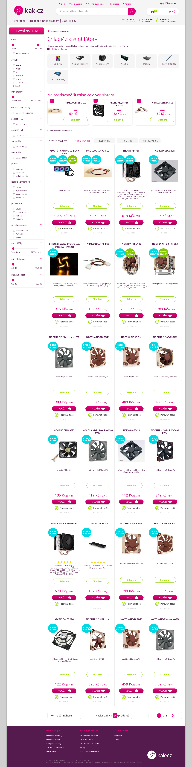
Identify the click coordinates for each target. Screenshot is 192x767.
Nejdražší (127, 140)
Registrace (114, 4)
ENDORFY (19, 83)
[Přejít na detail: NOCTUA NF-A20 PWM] (98, 368)
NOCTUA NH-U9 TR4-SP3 (165, 243)
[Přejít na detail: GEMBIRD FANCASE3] (64, 461)
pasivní (20, 172)
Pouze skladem (22, 53)
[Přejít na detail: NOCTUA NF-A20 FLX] (165, 555)
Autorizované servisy (89, 751)
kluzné (20, 197)
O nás (116, 739)
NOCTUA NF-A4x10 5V (131, 523)
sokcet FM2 (21, 158)
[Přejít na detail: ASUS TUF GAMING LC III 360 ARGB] (64, 182)
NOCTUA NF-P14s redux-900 (164, 619)
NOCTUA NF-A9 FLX (131, 337)
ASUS (18, 72)
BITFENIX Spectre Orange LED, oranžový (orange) (64, 245)
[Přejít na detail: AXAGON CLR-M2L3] (98, 555)
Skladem (64, 205)
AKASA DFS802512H (165, 150)
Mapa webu (51, 751)
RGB (19, 216)
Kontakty (118, 735)
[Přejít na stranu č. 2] (173, 715)
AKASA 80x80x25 (131, 430)
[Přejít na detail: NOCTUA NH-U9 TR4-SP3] (165, 275)
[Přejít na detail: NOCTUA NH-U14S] (131, 275)
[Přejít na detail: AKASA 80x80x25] (131, 461)
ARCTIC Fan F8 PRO (64, 619)
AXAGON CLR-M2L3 (98, 523)
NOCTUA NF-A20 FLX (165, 523)
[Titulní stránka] (48, 31)
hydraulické (21, 190)
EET (81, 755)
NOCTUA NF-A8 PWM (131, 619)
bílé (18, 209)
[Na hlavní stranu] (31, 10)
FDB (18, 187)
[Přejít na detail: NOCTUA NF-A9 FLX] (131, 368)
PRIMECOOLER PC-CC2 (75, 102)
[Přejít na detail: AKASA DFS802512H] (165, 182)
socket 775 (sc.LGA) (24, 113)
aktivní (20, 169)
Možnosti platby (53, 739)
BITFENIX (19, 79)
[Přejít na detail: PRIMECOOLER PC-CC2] (55, 117)
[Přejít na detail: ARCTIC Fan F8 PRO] (64, 650)
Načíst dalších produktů (112, 715)
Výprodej (19, 21)
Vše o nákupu (76, 4)
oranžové (20, 212)
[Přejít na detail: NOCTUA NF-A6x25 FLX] (165, 368)
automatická (22, 230)
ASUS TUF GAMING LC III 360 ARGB (64, 152)
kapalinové (21, 194)
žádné (19, 219)
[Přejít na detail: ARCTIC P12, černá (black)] (98, 117)
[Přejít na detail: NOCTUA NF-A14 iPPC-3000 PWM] (165, 461)
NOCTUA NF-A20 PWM (97, 337)
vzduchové (22, 176)
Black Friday (69, 21)
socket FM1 (21, 146)
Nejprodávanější (150, 140)
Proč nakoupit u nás (96, 4)
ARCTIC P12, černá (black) (119, 104)
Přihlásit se (170, 3)
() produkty (130, 21)
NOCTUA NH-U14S (131, 243)
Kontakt (128, 4)
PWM (19, 234)
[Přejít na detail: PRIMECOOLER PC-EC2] (141, 117)
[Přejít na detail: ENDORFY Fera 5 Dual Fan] (64, 555)
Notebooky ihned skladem (43, 21)
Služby (82, 747)
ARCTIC (18, 69)
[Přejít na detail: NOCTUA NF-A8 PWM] (131, 650)
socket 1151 (22, 135)
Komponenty (56, 31)
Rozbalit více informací (57, 49)
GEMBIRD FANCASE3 (64, 430)
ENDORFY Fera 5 (131, 150)
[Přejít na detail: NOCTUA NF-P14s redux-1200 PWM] (98, 461)
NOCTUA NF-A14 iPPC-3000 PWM (165, 432)
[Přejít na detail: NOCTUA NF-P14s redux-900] (165, 650)
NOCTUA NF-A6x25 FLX (165, 337)
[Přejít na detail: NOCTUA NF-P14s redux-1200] (64, 368)
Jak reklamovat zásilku (89, 743)
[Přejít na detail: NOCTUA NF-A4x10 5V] (131, 555)
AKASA (18, 65)
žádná (19, 237)
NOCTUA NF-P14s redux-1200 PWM (98, 432)
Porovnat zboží (67, 228)
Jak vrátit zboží (86, 739)
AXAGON (19, 76)
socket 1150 (22, 124)
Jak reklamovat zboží (89, 735)
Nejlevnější (104, 140)
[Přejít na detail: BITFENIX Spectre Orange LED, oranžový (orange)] (64, 275)
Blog (63, 4)
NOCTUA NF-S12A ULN (97, 619)
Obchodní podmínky (55, 747)
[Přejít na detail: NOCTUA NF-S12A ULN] (98, 650)
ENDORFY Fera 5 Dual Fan (64, 523)
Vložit (62, 222)
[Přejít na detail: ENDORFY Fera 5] (131, 182)
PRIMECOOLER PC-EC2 (162, 102)
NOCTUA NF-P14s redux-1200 (64, 337)
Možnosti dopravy (54, 735)
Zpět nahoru (64, 715)
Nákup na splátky (53, 743)
